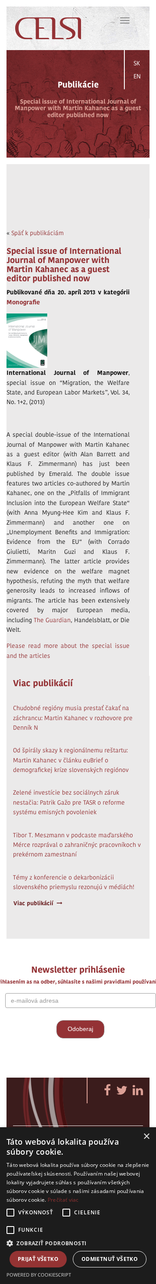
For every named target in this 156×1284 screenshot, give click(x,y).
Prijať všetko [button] (38, 1259)
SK (136, 63)
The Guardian (52, 620)
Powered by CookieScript (38, 1274)
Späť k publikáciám (37, 233)
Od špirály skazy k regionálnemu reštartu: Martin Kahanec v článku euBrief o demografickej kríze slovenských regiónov (71, 760)
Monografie (23, 302)
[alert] (78, 1205)
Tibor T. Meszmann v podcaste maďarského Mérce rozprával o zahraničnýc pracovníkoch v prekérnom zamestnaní (77, 845)
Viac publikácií (33, 903)
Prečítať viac (63, 1199)
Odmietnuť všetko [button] (109, 1259)
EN (137, 76)
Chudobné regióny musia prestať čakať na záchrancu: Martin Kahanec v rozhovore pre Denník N (73, 718)
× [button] (146, 1136)
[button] (78, 1243)
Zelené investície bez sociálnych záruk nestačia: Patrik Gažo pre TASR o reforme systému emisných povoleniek (69, 802)
